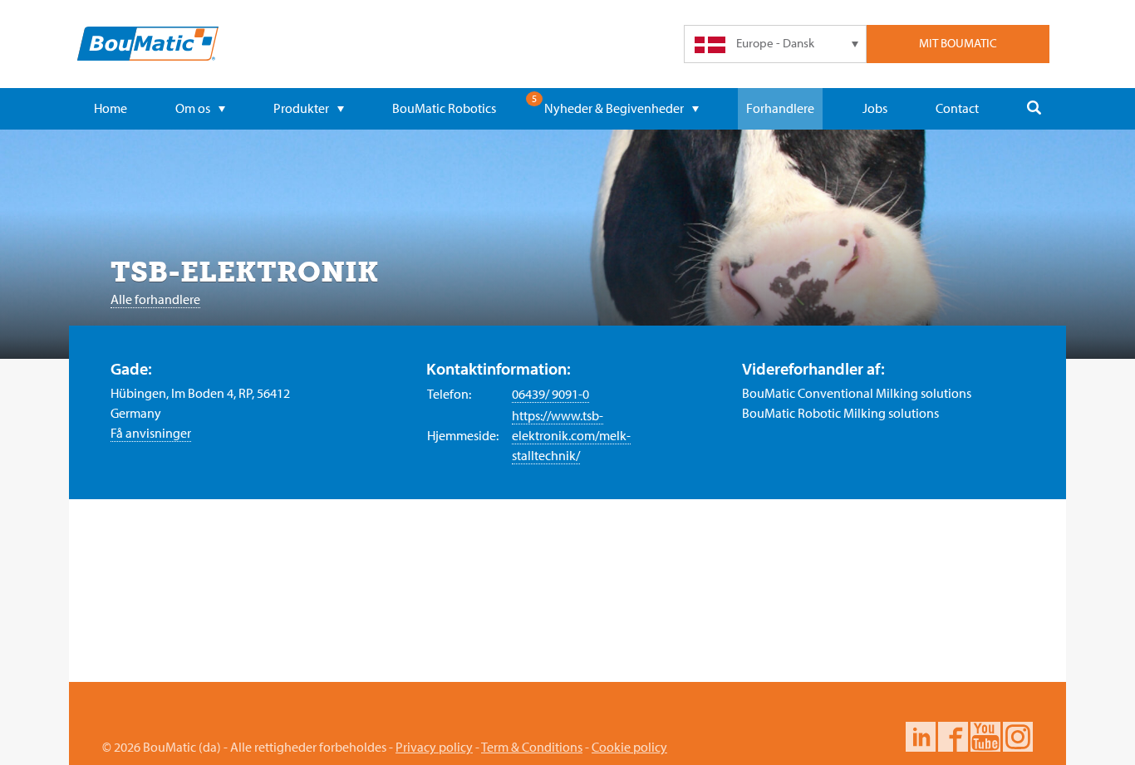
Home (110, 108)
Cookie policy (629, 746)
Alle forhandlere (155, 299)
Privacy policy (434, 746)
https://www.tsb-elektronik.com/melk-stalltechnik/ (571, 435)
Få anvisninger (151, 432)
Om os (192, 108)
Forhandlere (780, 108)
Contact (957, 108)
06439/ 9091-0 (550, 393)
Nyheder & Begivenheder (614, 108)
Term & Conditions (531, 746)
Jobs (874, 108)
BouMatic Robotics (444, 108)
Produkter (301, 108)
